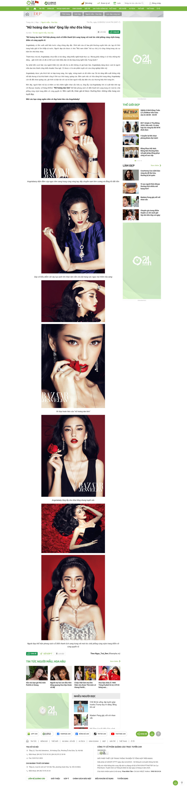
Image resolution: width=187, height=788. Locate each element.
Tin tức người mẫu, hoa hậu (43, 33)
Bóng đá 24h (84, 734)
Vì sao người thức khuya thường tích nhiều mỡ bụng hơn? (150, 186)
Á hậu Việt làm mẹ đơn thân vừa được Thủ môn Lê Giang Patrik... (85, 685)
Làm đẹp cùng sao (113, 14)
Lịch (119, 3)
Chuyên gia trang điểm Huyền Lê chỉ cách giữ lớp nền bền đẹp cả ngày (150, 212)
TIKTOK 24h (102, 734)
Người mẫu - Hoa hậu (93, 14)
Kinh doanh (77, 9)
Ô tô (158, 9)
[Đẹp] (38, 14)
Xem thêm (114, 661)
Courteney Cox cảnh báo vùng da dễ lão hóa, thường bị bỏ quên (150, 173)
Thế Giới (141, 9)
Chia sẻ (116, 32)
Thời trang (66, 14)
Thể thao (150, 9)
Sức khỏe (122, 9)
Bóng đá (50, 9)
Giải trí (87, 9)
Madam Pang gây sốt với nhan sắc (102, 716)
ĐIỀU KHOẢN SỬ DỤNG (104, 779)
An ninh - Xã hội (68, 741)
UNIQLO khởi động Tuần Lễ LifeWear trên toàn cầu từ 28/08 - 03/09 (150, 112)
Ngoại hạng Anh (63, 9)
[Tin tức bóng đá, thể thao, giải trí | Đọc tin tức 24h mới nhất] (32, 3)
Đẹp (37, 22)
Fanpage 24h (66, 734)
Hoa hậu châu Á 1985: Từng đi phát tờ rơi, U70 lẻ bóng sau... (109, 685)
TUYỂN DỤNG (122, 779)
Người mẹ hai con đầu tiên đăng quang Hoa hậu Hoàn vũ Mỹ (61, 685)
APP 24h (34, 734)
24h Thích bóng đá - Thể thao (104, 9)
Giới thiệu (55, 779)
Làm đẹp (77, 14)
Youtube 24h (121, 734)
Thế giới (55, 741)
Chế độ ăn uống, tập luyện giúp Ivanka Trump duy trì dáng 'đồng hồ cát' (103, 704)
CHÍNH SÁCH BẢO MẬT (82, 779)
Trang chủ (29, 22)
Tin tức (42, 9)
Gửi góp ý (48, 654)
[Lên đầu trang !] (181, 782)
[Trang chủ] (30, 14)
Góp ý (66, 779)
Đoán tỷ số (105, 3)
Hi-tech (132, 9)
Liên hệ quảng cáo (36, 779)
